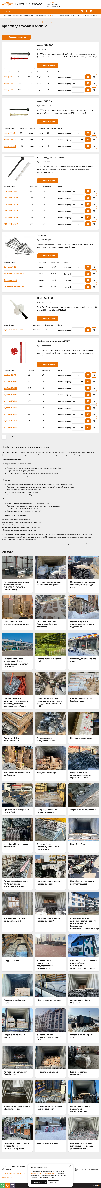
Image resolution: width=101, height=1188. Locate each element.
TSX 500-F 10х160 (11, 217)
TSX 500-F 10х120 (11, 204)
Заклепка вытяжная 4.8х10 (14, 287)
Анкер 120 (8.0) (10, 146)
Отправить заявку (48, 65)
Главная (4, 22)
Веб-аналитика (93, 1169)
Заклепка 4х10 (10, 267)
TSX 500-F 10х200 (11, 224)
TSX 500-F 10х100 (11, 198)
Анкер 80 (8, 77)
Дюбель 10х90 (10, 375)
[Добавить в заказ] (88, 76)
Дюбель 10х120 (10, 381)
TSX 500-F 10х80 (10, 191)
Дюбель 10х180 (10, 401)
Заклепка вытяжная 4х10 (14, 274)
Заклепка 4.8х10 (10, 280)
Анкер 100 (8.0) (10, 139)
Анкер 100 (8, 83)
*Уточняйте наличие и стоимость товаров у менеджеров (26, 15)
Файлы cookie (7, 1178)
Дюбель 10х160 (10, 395)
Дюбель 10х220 (10, 414)
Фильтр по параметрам (18, 37)
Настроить (53, 1182)
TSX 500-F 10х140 (11, 211)
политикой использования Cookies (43, 1173)
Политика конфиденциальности (13, 1173)
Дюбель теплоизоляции (13, 330)
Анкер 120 (8, 90)
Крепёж (53, 22)
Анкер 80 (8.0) (9, 133)
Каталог (12, 22)
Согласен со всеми (39, 1182)
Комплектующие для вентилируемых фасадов (32, 22)
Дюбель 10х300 (10, 427)
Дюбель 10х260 (10, 421)
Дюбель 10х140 (10, 388)
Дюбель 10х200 (10, 408)
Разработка (82, 1169)
